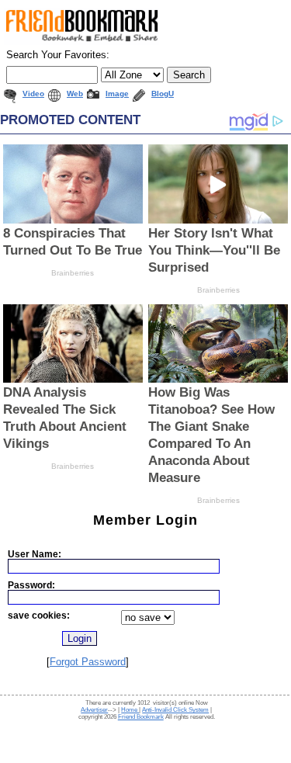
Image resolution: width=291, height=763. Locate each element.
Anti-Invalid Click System (175, 709)
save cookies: (39, 615)
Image (117, 93)
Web (75, 93)
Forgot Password (88, 662)
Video (33, 93)
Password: (31, 585)
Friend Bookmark (141, 716)
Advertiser (94, 709)
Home (130, 709)
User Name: (34, 554)
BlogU (162, 93)
